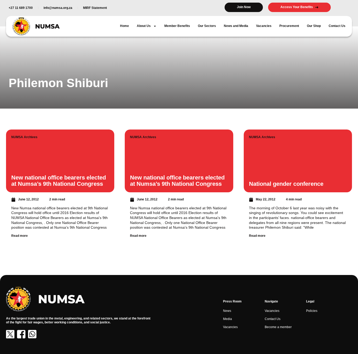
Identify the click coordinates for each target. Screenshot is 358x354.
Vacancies (264, 26)
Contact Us (337, 26)
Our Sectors (207, 26)
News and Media (236, 26)
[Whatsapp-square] (32, 334)
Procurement (289, 26)
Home (124, 26)
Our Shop (314, 26)
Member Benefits (177, 26)
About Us (144, 26)
